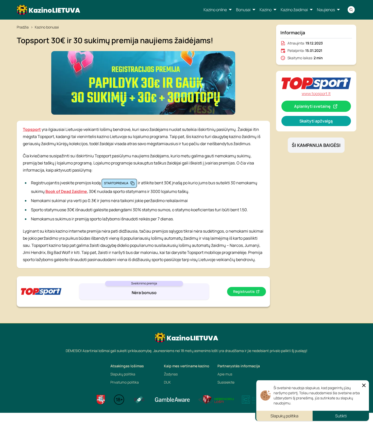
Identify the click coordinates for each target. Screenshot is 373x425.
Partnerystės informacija (238, 365)
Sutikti (341, 416)
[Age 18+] (119, 399)
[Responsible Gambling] (139, 399)
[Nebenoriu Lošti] (216, 399)
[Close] (364, 385)
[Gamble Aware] (172, 399)
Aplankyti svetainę (312, 106)
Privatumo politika (124, 382)
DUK (167, 382)
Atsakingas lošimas (127, 365)
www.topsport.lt (316, 93)
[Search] (351, 10)
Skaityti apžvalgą (316, 121)
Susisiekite (225, 382)
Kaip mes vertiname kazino (186, 365)
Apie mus (224, 374)
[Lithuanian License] (101, 399)
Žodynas (171, 374)
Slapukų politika (122, 374)
